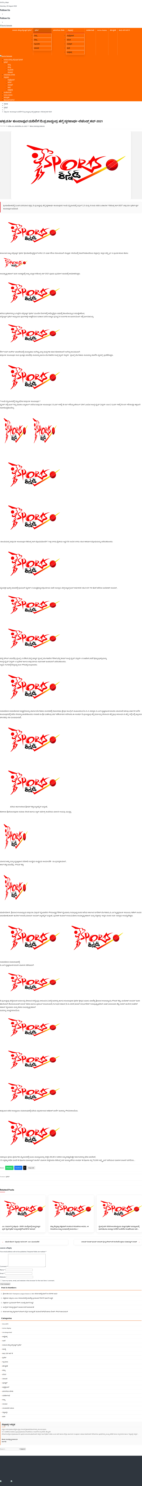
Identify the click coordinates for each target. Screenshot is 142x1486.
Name (2, 1270)
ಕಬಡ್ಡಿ (4, 1349)
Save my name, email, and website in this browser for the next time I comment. (28, 1281)
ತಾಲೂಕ (36, 48)
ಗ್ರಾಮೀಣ (37, 44)
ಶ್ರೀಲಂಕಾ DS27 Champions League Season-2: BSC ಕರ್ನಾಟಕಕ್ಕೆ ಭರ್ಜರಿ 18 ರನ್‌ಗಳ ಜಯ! (30, 1294)
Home (6, 104)
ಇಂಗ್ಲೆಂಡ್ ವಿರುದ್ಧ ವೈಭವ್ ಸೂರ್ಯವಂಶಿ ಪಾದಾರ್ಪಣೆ (18, 1307)
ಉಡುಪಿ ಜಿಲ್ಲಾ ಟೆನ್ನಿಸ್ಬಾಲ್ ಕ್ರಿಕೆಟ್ (22, 30)
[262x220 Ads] (5, 1481)
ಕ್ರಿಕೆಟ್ (37, 30)
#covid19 (5, 1324)
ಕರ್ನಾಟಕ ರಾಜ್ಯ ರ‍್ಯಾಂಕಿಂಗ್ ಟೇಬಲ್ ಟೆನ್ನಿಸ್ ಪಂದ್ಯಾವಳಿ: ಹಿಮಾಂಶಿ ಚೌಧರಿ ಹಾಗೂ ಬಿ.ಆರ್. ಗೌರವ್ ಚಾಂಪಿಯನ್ (35, 1312)
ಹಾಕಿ (68, 48)
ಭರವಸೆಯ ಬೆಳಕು (59, 30)
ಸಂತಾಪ (4, 1404)
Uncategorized (7, 1332)
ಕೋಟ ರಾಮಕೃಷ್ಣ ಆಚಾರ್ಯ (37, 126)
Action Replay (102, 30)
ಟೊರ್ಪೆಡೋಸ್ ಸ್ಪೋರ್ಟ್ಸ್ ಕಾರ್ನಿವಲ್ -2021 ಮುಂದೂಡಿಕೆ (22, 1242)
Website (3, 1277)
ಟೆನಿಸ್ (69, 40)
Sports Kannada (17, 1483)
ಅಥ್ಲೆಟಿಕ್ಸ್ (69, 52)
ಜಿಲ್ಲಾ (35, 40)
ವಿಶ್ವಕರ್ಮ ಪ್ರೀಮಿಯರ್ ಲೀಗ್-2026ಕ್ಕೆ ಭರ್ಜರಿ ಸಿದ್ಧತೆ (18, 1303)
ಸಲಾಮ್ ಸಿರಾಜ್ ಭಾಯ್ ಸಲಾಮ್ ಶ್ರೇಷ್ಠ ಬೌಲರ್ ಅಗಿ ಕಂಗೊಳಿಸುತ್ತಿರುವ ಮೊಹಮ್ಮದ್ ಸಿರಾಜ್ (109, 1242)
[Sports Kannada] (6, 56)
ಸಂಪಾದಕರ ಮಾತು (8, 1408)
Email (2, 1273)
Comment (4, 1266)
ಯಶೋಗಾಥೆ (90, 30)
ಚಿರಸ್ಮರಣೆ (113, 30)
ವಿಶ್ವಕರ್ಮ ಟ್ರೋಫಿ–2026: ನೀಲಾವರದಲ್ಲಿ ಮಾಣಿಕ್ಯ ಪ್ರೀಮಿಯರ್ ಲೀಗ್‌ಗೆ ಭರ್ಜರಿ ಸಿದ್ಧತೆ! (28, 1298)
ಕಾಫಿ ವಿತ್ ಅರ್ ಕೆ (124, 30)
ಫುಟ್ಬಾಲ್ (69, 44)
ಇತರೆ (4, 1341)
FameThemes (13, 1485)
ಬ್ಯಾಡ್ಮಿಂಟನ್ (70, 35)
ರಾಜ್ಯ (35, 35)
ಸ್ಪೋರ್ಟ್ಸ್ (70, 30)
